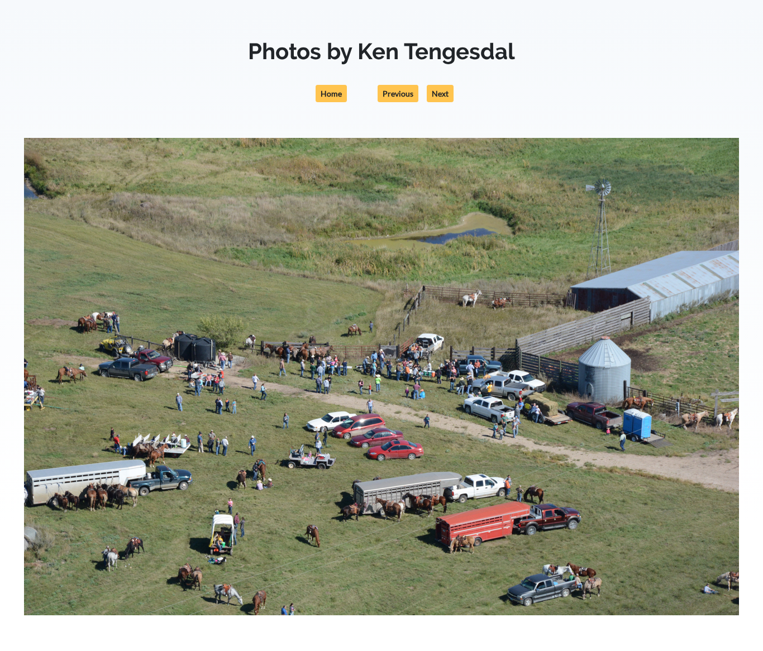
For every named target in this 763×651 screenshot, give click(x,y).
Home (331, 93)
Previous (398, 93)
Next (440, 93)
